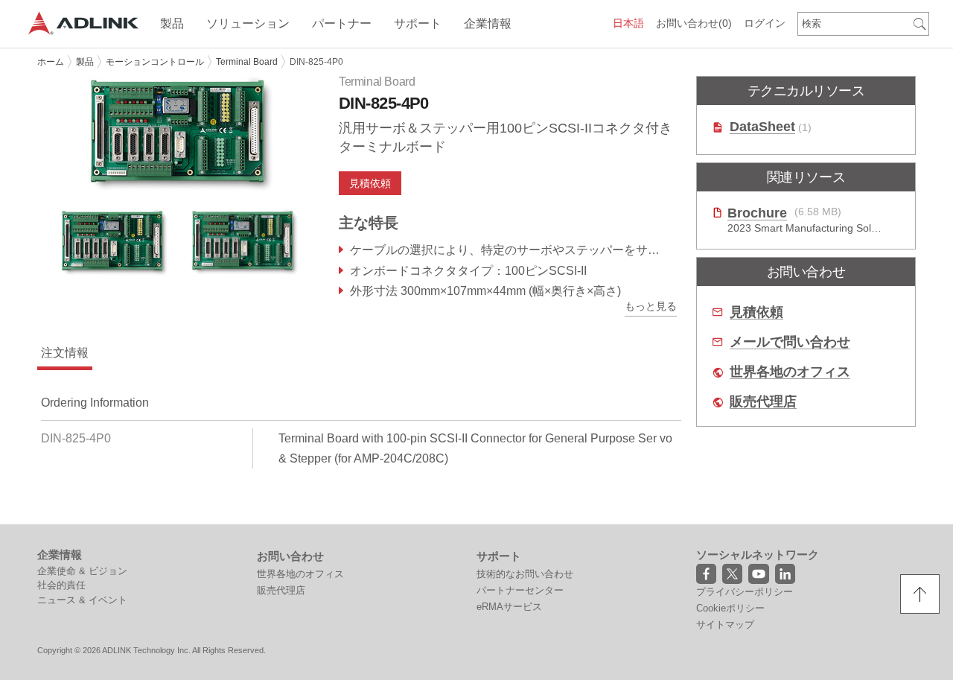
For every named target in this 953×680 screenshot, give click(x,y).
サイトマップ (725, 624)
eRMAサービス (509, 606)
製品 (85, 62)
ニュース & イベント (82, 600)
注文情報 (65, 352)
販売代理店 (763, 402)
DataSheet (762, 127)
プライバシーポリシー (744, 591)
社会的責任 (61, 585)
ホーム (50, 62)
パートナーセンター (520, 590)
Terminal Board (247, 62)
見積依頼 (756, 312)
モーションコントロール (155, 62)
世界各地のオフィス (790, 372)
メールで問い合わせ (790, 342)
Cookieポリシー (730, 608)
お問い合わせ (694, 23)
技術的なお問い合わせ (524, 573)
